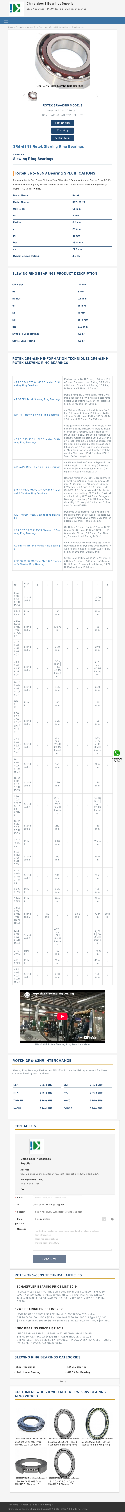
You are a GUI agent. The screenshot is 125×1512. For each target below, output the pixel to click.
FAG (66, 1092)
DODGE (68, 1108)
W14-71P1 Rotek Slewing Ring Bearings (36, 414)
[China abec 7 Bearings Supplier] (16, 8)
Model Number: (22, 202)
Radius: (17, 222)
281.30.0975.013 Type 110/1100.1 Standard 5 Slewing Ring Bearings (37, 492)
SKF (66, 1085)
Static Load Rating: (24, 341)
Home (10, 27)
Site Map (37, 1505)
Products (20, 27)
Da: (15, 242)
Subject (20, 1212)
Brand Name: (21, 195)
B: (14, 215)
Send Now (49, 1259)
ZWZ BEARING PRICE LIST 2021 (40, 1309)
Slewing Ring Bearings (37, 27)
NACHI (17, 1108)
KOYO (67, 1100)
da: (15, 249)
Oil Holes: (19, 209)
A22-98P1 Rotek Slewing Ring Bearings (37, 399)
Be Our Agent (63, 138)
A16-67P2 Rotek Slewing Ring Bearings (37, 467)
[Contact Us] (117, 756)
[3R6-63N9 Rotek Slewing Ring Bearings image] (62, 61)
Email (19, 1197)
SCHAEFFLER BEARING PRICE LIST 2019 (47, 1287)
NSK (16, 1085)
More (63, 1381)
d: (14, 229)
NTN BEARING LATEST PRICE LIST (62, 115)
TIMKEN (18, 1100)
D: (14, 236)
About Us (13, 1505)
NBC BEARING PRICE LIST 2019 (40, 1329)
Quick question (19, 1221)
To (18, 1205)
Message (20, 1229)
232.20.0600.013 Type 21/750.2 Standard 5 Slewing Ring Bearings (37, 563)
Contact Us (25, 1505)
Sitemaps (48, 1505)
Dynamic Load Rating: (26, 256)
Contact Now (62, 122)
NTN (16, 1092)
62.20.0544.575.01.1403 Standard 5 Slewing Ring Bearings (37, 384)
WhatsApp (63, 130)
